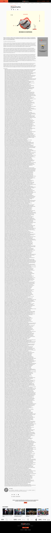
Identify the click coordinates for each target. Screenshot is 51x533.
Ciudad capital (16, 3)
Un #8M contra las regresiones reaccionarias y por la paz (18, 516)
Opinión (21, 3)
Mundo (24, 3)
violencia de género (18, 496)
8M (11, 496)
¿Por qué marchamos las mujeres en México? (42, 516)
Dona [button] (4, 1)
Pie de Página (11, 488)
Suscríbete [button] (25, 527)
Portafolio (32, 3)
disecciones (14, 496)
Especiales (40, 3)
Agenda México (11, 3)
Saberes (28, 3)
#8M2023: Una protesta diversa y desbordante (30, 516)
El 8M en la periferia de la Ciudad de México (7, 516)
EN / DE (36, 3)
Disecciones (12, 5)
